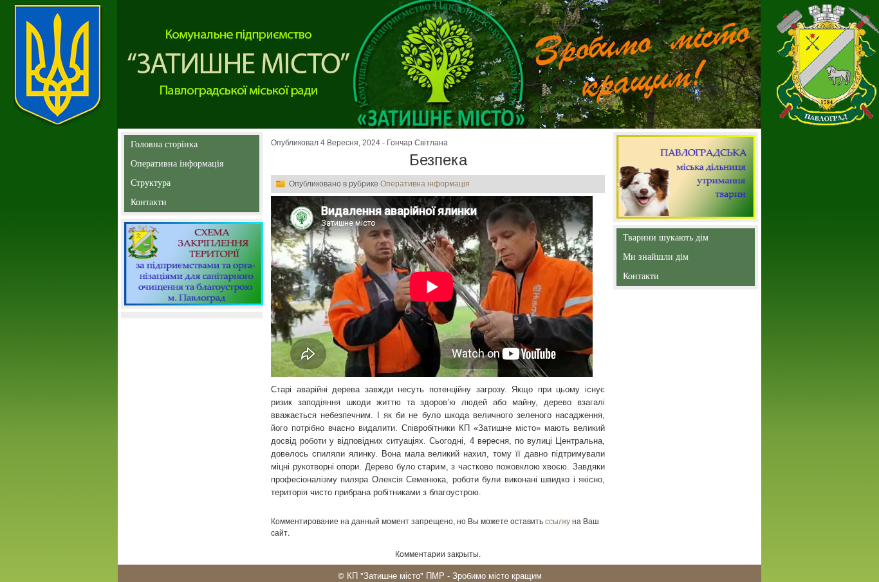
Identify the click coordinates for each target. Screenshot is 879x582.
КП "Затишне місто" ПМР (396, 575)
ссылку (557, 520)
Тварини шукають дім (668, 240)
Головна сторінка (164, 147)
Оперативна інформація (177, 166)
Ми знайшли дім (683, 257)
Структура (173, 185)
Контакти (178, 204)
